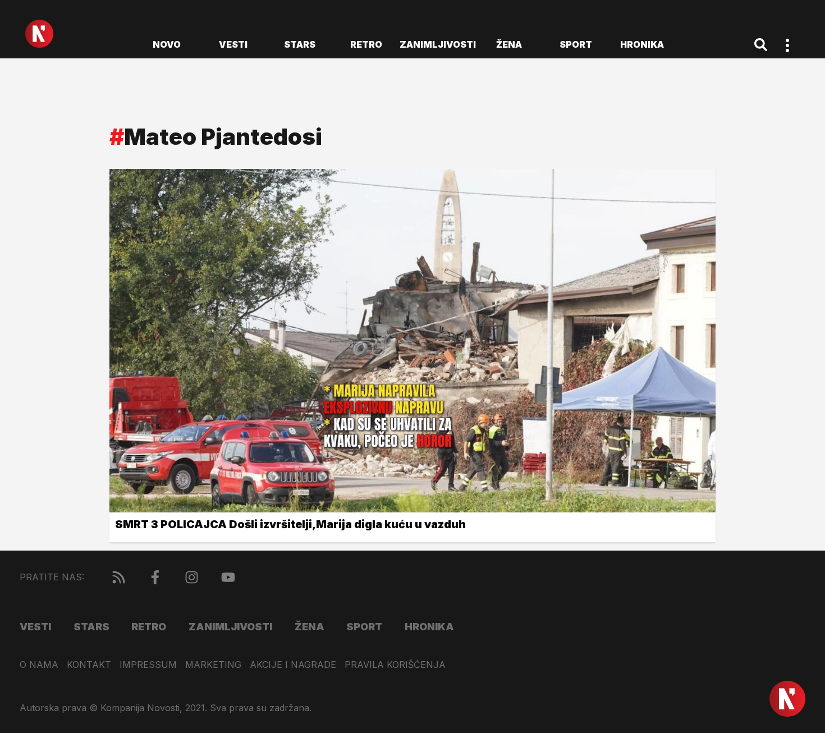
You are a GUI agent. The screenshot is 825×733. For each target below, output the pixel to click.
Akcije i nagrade (293, 664)
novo (167, 44)
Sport (576, 44)
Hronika (642, 44)
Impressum (148, 664)
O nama (39, 664)
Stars (299, 44)
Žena (509, 44)
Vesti (233, 44)
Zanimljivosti (438, 44)
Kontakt (89, 664)
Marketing (213, 664)
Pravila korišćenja (395, 664)
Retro (366, 44)
